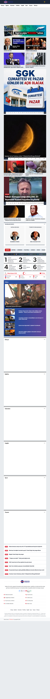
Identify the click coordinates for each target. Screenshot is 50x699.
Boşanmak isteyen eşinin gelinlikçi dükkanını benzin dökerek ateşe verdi (26, 570)
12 (26, 112)
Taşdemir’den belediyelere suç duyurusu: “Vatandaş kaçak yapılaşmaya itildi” (27, 261)
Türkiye (35, 5)
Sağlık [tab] (33, 250)
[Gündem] (44, 408)
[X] (22, 591)
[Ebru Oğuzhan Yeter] (35, 235)
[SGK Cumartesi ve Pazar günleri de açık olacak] (25, 90)
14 (30, 112)
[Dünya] (44, 339)
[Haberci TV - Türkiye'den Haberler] (8, 1)
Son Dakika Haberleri (9, 603)
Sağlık (22, 5)
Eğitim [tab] (13, 250)
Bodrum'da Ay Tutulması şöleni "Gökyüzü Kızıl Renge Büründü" (24, 573)
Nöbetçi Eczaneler (9, 594)
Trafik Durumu (29, 597)
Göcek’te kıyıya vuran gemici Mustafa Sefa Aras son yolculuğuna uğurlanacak (13, 268)
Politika (18, 5)
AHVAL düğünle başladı (26, 268)
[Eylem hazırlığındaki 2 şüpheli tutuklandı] (10, 325)
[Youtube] (26, 591)
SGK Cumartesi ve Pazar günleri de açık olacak (20, 562)
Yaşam (30, 5)
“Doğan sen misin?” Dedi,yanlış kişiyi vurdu (19, 558)
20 (42, 112)
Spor (26, 5)
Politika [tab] (26, 250)
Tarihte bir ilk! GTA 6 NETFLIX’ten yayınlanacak (12, 261)
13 (28, 112)
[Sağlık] (44, 443)
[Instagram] (24, 591)
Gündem (12, 5)
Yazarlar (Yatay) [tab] (9, 224)
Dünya (2, 5)
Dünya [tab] (7, 250)
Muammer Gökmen (14, 241)
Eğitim (7, 5)
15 (32, 112)
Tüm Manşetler (30, 600)
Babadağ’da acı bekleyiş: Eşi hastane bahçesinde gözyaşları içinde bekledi (41, 268)
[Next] (28, 591)
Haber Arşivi (29, 603)
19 (40, 112)
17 (36, 112)
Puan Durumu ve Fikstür (9, 600)
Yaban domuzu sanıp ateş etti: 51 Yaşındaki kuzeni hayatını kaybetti (25, 546)
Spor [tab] (38, 250)
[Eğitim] (44, 374)
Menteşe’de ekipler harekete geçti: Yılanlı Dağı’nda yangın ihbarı (25, 550)
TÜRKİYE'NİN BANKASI (35, 227)
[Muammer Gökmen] (14, 235)
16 (34, 112)
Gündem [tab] (19, 250)
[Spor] (44, 477)
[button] (44, 30)
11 (24, 112)
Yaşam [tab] (43, 250)
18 (38, 112)
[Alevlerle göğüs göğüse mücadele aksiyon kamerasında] (10, 332)
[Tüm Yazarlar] (44, 224)
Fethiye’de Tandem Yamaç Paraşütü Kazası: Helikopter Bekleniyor (41, 261)
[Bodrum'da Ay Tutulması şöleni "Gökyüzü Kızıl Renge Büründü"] (25, 136)
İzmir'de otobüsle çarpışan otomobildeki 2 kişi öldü (21, 566)
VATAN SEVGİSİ (15, 227)
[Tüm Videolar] (44, 282)
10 (22, 112)
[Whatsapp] (31, 591)
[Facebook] (20, 591)
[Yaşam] (44, 512)
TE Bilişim (11, 619)
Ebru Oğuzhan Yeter (35, 241)
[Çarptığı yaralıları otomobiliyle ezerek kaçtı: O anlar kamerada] (10, 318)
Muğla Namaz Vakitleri (9, 597)
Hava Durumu (29, 594)
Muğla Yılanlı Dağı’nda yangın (16, 554)
